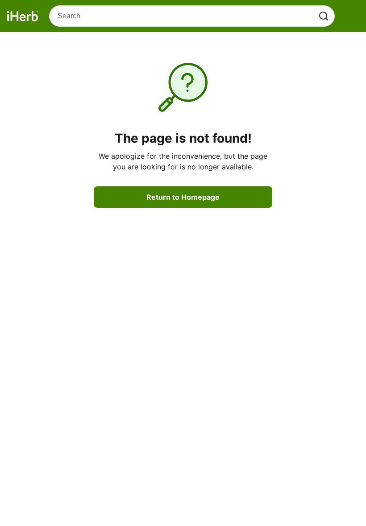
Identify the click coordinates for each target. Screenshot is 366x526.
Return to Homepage (183, 197)
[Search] (324, 16)
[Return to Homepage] (22, 16)
